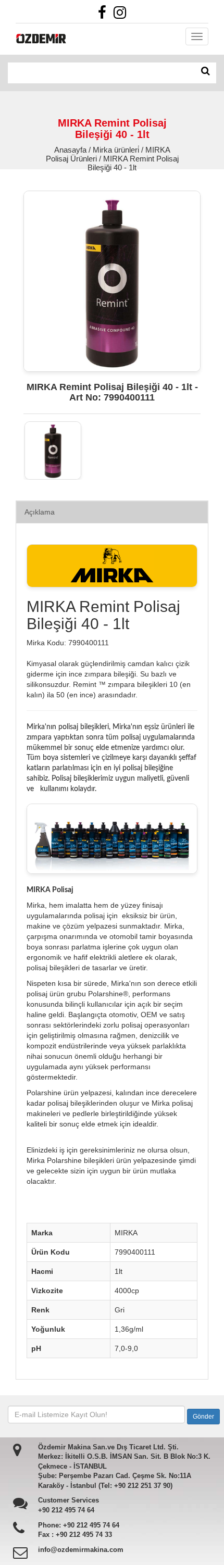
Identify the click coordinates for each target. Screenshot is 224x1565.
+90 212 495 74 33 (84, 1534)
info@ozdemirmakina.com (80, 1550)
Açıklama (39, 512)
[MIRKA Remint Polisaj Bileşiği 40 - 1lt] (52, 450)
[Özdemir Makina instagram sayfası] (122, 15)
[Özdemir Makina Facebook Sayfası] (104, 15)
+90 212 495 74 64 (66, 1510)
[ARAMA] (205, 71)
